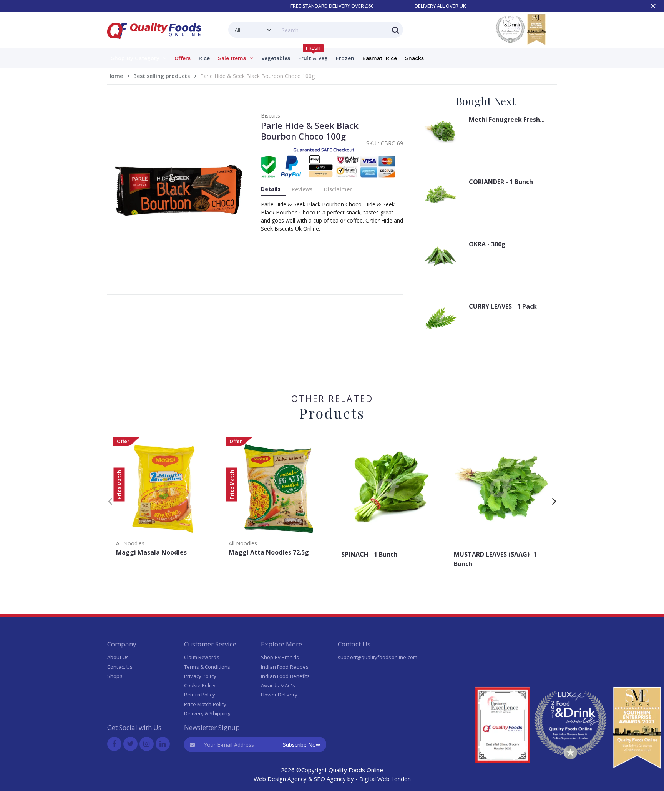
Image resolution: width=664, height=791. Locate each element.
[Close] (653, 6)
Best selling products (161, 76)
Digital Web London (385, 779)
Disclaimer (338, 189)
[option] (163, 499)
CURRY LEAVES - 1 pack (503, 306)
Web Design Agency (280, 779)
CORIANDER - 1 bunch (501, 182)
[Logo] (156, 43)
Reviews (302, 189)
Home (115, 76)
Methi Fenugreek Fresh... (506, 119)
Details (271, 189)
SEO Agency (330, 779)
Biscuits (270, 115)
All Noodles (130, 543)
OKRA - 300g (487, 244)
